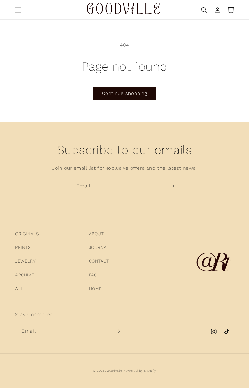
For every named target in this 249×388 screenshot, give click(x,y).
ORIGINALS (27, 233)
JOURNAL (99, 247)
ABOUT (96, 233)
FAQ (93, 275)
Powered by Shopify (140, 370)
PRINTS (23, 247)
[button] (18, 10)
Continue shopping (124, 93)
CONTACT (99, 261)
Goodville (114, 370)
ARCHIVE (24, 275)
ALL (19, 288)
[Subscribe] (172, 186)
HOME (95, 288)
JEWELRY (25, 261)
